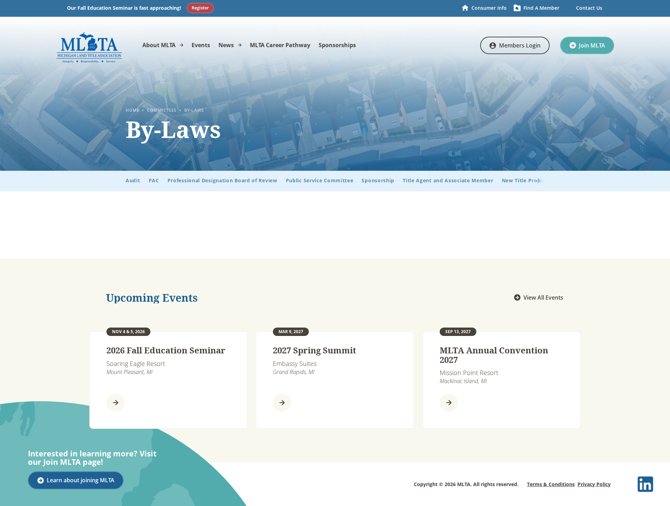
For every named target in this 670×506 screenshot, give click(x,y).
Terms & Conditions (551, 484)
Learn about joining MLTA (80, 480)
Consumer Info (489, 8)
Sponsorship (378, 180)
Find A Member (541, 8)
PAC (154, 180)
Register (200, 8)
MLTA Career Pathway (280, 45)
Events (201, 45)
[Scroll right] (533, 181)
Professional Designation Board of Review (222, 180)
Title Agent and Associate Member (448, 180)
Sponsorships (337, 45)
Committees (162, 110)
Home (132, 110)
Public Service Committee (319, 180)
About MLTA (159, 45)
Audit (133, 180)
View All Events (543, 297)
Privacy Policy (594, 484)
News (226, 45)
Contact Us (589, 8)
